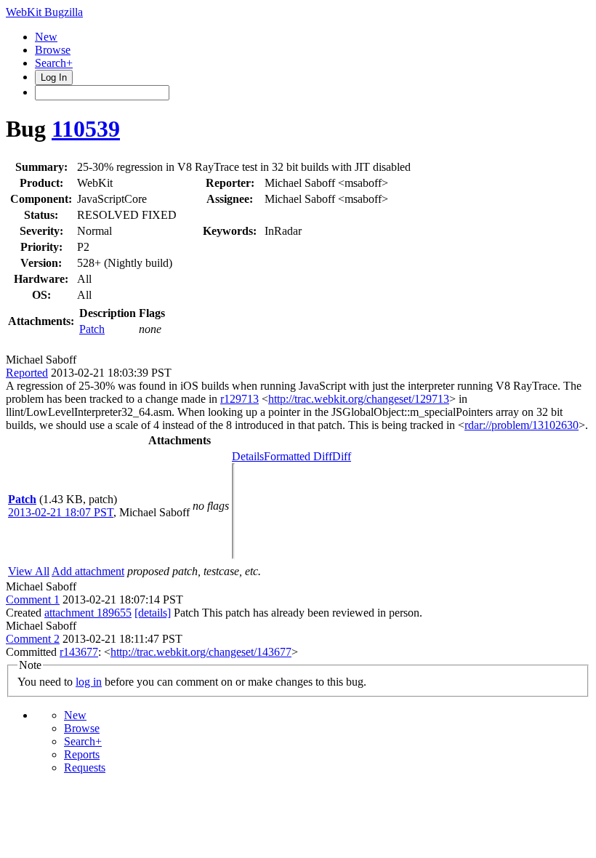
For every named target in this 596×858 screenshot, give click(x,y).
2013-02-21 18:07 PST (60, 512)
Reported (27, 372)
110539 (86, 129)
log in (89, 681)
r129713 (239, 399)
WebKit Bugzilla (44, 12)
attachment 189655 (88, 612)
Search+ (54, 63)
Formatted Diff (298, 456)
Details (248, 456)
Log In (54, 77)
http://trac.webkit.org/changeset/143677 (200, 652)
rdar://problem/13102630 (521, 425)
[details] (152, 612)
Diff (341, 456)
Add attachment (88, 571)
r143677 (79, 652)
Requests (84, 767)
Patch (92, 329)
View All (28, 571)
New (46, 37)
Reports (82, 754)
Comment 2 (33, 639)
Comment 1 (33, 599)
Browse (53, 50)
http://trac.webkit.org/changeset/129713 (358, 399)
